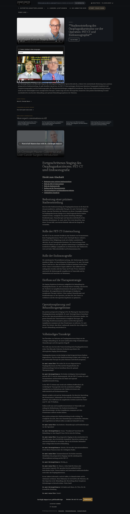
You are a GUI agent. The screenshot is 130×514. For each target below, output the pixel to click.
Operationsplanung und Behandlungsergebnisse (59, 190)
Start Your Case (96, 8)
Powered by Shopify (81, 511)
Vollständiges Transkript (51, 193)
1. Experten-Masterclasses (31, 8)
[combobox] (61, 3)
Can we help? (74, 39)
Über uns (22, 12)
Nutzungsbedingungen (70, 511)
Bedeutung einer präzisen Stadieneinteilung (58, 181)
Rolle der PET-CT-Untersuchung (54, 184)
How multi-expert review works (25, 109)
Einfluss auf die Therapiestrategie (54, 188)
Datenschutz (61, 511)
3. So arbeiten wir (78, 8)
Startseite (71, 22)
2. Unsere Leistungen (57, 8)
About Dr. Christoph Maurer (24, 101)
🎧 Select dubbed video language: (29, 49)
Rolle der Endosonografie (52, 186)
